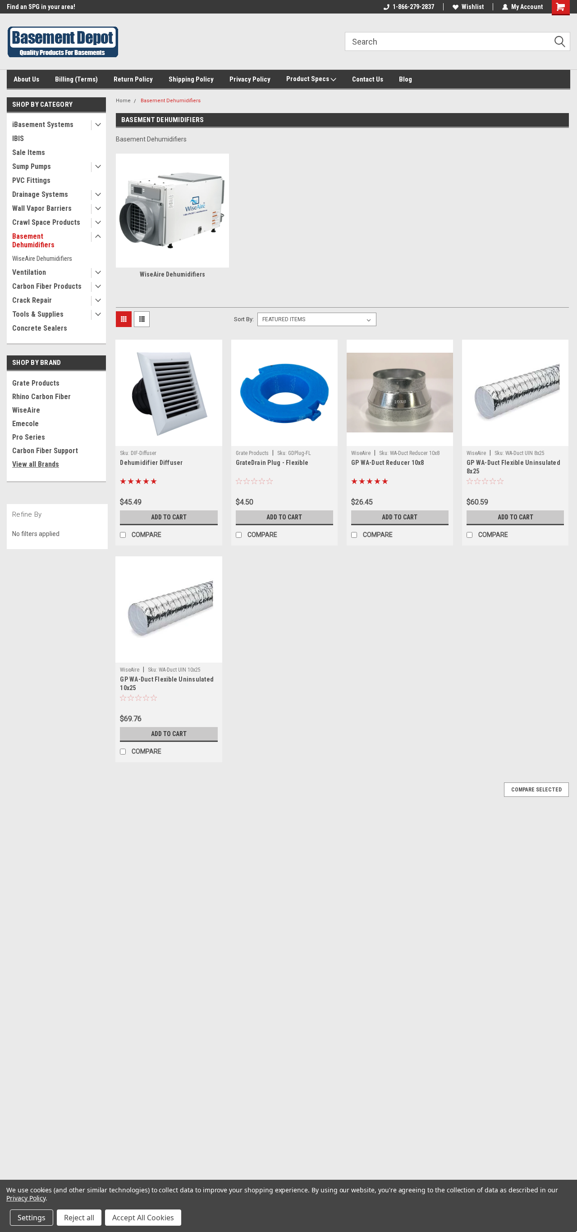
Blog (405, 79)
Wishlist (473, 6)
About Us (26, 79)
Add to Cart (169, 517)
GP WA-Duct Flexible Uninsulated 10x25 (167, 683)
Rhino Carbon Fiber (41, 396)
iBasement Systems (42, 124)
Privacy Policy (249, 79)
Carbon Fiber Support (45, 450)
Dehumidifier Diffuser (151, 462)
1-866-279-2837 (413, 6)
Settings (32, 1218)
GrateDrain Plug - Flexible (272, 462)
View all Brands (35, 464)
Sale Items (28, 152)
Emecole (25, 423)
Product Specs (308, 79)
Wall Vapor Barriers (42, 208)
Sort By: (244, 319)
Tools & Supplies (38, 314)
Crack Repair (32, 300)
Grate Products (36, 383)
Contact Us (367, 79)
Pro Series (28, 437)
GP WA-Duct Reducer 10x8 (387, 462)
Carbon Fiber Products (47, 286)
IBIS (18, 138)
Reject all (79, 1218)
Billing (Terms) (76, 79)
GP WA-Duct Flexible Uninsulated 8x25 (513, 467)
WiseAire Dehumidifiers (42, 259)
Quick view (168, 439)
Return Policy (133, 79)
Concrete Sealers (39, 328)
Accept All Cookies (143, 1218)
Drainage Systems (40, 194)
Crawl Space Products (46, 222)
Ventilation (29, 272)
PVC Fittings (31, 180)
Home (123, 101)
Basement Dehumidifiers (33, 240)
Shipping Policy (191, 79)
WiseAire (26, 410)
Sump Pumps (31, 166)
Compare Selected (536, 789)
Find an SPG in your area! (41, 6)
